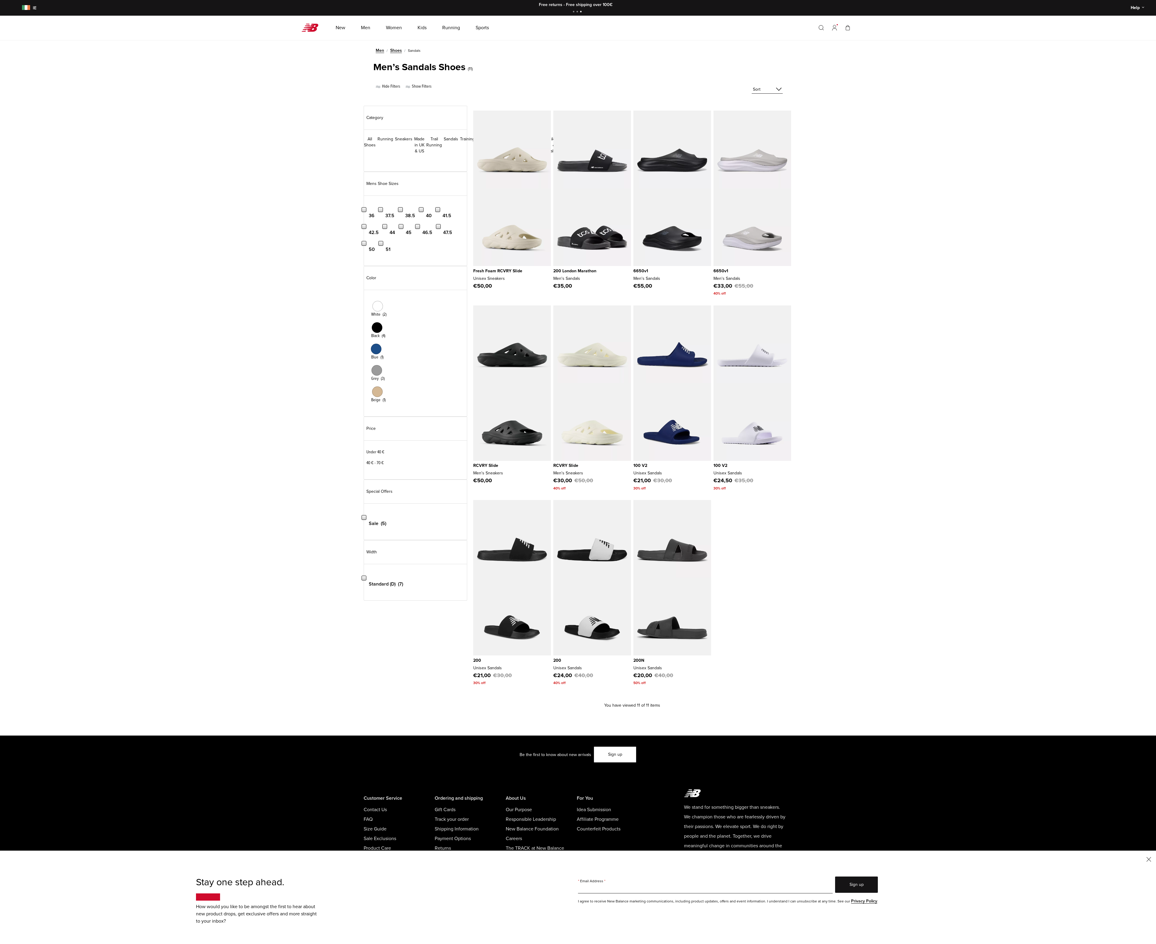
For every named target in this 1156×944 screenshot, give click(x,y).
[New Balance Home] (312, 27)
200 (477, 660)
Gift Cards (445, 810)
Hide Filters (390, 86)
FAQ (368, 819)
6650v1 (640, 271)
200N (638, 660)
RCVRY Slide (485, 465)
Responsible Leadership (531, 819)
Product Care (377, 848)
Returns (443, 848)
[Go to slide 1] (574, 12)
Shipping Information (457, 829)
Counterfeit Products (598, 829)
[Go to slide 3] (581, 12)
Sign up (615, 754)
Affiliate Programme (598, 819)
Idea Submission (594, 810)
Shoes (396, 50)
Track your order (452, 819)
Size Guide (375, 829)
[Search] (821, 28)
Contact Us (375, 810)
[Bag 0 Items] (848, 27)
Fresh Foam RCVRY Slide (497, 271)
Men (380, 50)
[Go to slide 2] (578, 12)
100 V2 (640, 465)
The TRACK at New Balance (535, 848)
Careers (514, 839)
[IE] (25, 8)
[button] (834, 28)
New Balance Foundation (532, 829)
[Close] (1148, 859)
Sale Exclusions (380, 839)
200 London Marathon (574, 271)
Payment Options (453, 839)
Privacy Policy (864, 901)
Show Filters (421, 86)
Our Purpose (519, 810)
